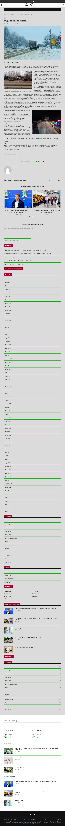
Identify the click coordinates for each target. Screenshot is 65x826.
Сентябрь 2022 (8, 442)
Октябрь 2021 (8, 480)
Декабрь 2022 (8, 431)
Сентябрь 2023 (8, 400)
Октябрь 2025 (8, 313)
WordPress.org (7, 582)
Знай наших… (8, 531)
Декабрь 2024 (8, 348)
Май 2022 (7, 456)
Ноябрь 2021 (8, 476)
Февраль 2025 (8, 341)
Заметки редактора (9, 527)
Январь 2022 (8, 470)
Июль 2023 (7, 407)
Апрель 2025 (8, 334)
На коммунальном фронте (11, 538)
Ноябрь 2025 (8, 310)
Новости (12, 14)
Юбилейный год (9, 562)
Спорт (6, 559)
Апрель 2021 (8, 501)
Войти (5, 571)
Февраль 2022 (8, 466)
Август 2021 (8, 487)
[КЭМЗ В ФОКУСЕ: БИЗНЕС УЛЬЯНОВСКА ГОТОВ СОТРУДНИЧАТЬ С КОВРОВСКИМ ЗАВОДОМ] (46, 199)
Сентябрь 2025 (8, 317)
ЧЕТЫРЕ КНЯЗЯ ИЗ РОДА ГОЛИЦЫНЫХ (14, 264)
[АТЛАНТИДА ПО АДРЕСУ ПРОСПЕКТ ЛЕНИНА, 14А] (8, 640)
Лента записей (7, 575)
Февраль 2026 (8, 299)
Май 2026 (7, 289)
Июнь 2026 (7, 286)
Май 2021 (7, 497)
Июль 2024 (7, 365)
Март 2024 (7, 379)
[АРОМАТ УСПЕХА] (8, 770)
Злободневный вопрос (10, 154)
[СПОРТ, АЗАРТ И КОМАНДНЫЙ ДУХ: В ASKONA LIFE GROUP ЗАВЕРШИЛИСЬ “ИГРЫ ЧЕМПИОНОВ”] (8, 751)
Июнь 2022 (7, 452)
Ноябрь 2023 (8, 393)
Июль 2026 (7, 282)
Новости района (9, 552)
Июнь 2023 (7, 410)
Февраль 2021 (8, 508)
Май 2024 (7, 372)
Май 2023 (7, 414)
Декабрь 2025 (8, 306)
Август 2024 (8, 362)
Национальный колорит (10, 545)
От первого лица (9, 555)
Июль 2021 (7, 490)
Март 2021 (7, 504)
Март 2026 (7, 296)
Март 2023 (7, 421)
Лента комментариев (9, 578)
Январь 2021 (8, 511)
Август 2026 (8, 279)
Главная (5, 14)
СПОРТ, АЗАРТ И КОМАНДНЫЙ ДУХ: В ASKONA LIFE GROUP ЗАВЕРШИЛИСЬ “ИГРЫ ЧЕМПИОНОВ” (36, 749)
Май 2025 (7, 331)
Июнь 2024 (7, 369)
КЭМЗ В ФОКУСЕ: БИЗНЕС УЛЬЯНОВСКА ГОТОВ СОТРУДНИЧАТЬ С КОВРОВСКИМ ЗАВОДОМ (28, 254)
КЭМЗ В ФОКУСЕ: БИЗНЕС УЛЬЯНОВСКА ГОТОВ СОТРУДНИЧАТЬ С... (46, 211)
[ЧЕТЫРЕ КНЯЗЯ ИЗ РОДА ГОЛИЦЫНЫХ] (8, 650)
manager (10, 23)
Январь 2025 (8, 345)
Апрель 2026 (8, 292)
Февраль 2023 (8, 424)
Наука (6, 541)
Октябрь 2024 (8, 355)
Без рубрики (8, 524)
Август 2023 (8, 404)
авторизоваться (28, 228)
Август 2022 (8, 445)
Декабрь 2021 (8, 473)
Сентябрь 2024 (8, 358)
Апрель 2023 (8, 417)
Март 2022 (7, 463)
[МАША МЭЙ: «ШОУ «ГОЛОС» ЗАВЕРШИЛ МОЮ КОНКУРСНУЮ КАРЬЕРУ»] (8, 760)
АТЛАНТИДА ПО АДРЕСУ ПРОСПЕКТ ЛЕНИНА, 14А (18, 260)
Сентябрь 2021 (8, 483)
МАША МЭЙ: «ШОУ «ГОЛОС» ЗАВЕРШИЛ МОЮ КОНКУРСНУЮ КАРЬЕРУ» (34, 758)
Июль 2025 (7, 324)
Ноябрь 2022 (8, 435)
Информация (8, 534)
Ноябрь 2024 (8, 352)
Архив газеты (8, 521)
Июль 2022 (7, 449)
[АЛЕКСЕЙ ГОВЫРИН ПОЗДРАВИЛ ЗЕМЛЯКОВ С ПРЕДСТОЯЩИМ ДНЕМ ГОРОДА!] (18, 199)
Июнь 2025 (7, 327)
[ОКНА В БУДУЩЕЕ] (8, 630)
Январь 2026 (8, 303)
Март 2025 (7, 338)
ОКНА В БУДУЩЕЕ (9, 257)
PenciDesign (28, 819)
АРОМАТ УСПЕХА (19, 767)
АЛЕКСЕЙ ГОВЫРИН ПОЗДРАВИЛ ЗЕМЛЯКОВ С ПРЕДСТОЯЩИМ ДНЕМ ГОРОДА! (18, 211)
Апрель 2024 (8, 376)
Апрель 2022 (8, 459)
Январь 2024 (8, 386)
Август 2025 (8, 320)
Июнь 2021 (7, 494)
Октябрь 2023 (8, 397)
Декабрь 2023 (8, 390)
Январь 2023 (8, 428)
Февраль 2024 (8, 383)
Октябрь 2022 (8, 438)
